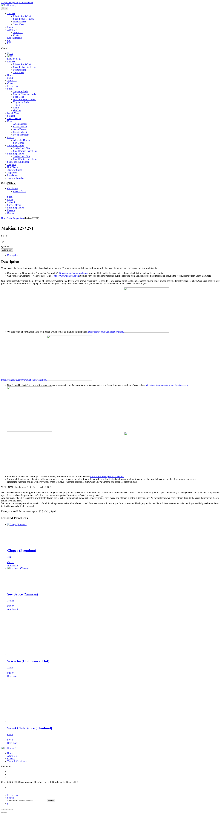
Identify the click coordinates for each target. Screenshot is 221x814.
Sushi (9, 88)
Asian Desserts (20, 124)
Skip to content (26, 2)
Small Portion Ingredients (25, 151)
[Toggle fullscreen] (5, 809)
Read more (12, 676)
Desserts (11, 210)
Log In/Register (14, 38)
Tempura (11, 164)
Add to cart (7, 250)
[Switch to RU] (10, 56)
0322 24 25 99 (14, 59)
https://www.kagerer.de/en (66, 275)
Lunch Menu (13, 113)
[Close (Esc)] (11, 809)
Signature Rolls (20, 91)
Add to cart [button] (12, 565)
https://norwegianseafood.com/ (73, 273)
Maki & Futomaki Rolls (24, 99)
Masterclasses (19, 21)
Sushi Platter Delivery (23, 19)
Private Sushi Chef (22, 16)
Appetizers (12, 172)
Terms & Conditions (16, 761)
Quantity (5, 246)
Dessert (10, 121)
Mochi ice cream (21, 134)
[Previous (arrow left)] (2, 812)
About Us (12, 29)
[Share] (8, 809)
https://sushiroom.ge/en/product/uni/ (107, 476)
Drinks (10, 137)
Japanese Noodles (15, 178)
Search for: (12, 800)
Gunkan (17, 110)
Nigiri (16, 107)
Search (51, 801)
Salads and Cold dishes (18, 161)
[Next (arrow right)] (5, 812)
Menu (10, 27)
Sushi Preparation (15, 145)
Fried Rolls (18, 97)
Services (11, 13)
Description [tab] (12, 255)
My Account (13, 86)
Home (10, 75)
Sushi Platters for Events (24, 67)
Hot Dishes (12, 167)
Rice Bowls (12, 175)
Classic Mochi (20, 126)
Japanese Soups (14, 170)
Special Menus (14, 118)
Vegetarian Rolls (21, 102)
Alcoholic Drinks (21, 140)
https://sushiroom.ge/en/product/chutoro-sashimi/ (24, 380)
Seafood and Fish (21, 148)
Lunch (10, 199)
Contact (17, 35)
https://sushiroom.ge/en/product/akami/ (105, 331)
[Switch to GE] (10, 53)
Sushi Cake (18, 24)
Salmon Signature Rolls (24, 94)
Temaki (16, 105)
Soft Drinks (18, 143)
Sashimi (11, 115)
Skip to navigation (9, 2)
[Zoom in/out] (2, 809)
